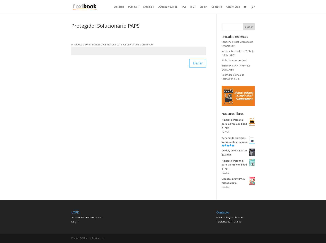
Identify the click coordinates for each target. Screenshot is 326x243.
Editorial (119, 7)
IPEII (192, 7)
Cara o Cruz (233, 7)
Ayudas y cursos (167, 7)
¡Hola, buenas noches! (234, 60)
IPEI (184, 7)
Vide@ (203, 7)
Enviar (198, 63)
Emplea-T (148, 7)
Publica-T (133, 7)
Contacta (216, 7)
